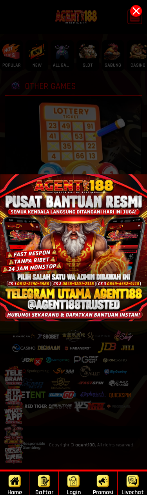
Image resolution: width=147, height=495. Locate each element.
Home (14, 491)
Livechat (133, 491)
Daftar (44, 491)
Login (74, 491)
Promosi (103, 491)
